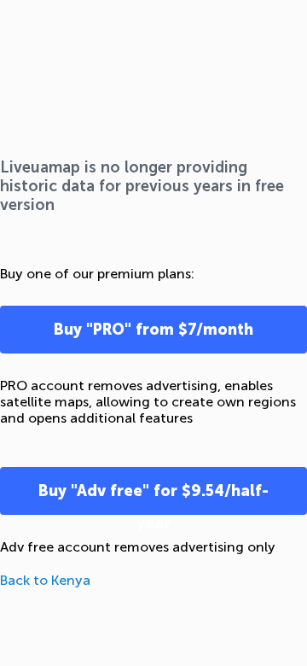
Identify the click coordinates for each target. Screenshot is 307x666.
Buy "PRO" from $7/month (153, 329)
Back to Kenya (45, 580)
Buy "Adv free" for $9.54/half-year (153, 498)
